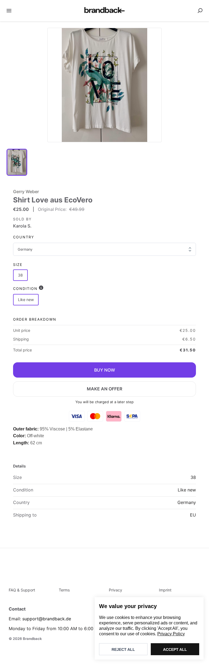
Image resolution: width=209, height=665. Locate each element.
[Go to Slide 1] (17, 162)
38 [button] (20, 275)
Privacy (115, 590)
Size (18, 264)
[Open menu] (9, 10)
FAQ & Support (22, 590)
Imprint (165, 590)
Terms (64, 590)
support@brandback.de (46, 618)
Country (23, 237)
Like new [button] (26, 299)
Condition (25, 288)
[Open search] (200, 10)
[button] (104, 85)
